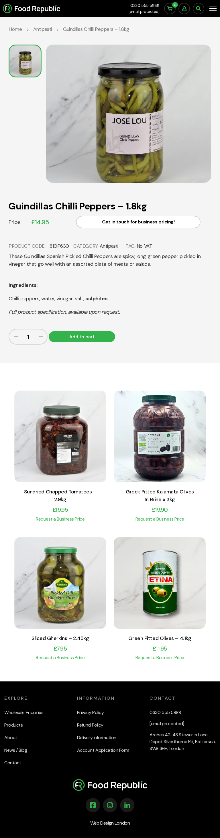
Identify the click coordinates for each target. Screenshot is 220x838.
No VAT (144, 246)
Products (13, 725)
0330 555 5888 (144, 5)
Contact (12, 763)
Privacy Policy (90, 712)
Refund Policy (90, 725)
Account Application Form (103, 750)
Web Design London (110, 823)
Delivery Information (96, 738)
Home (15, 29)
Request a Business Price (60, 519)
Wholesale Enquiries (23, 712)
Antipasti (42, 29)
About (10, 738)
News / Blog (15, 750)
